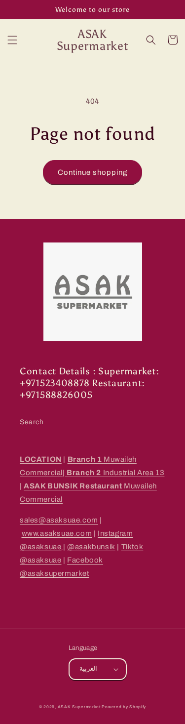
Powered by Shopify (124, 707)
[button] (12, 40)
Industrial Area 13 (115, 473)
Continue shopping (92, 172)
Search (32, 422)
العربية (88, 668)
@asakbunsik (91, 547)
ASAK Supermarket (79, 707)
